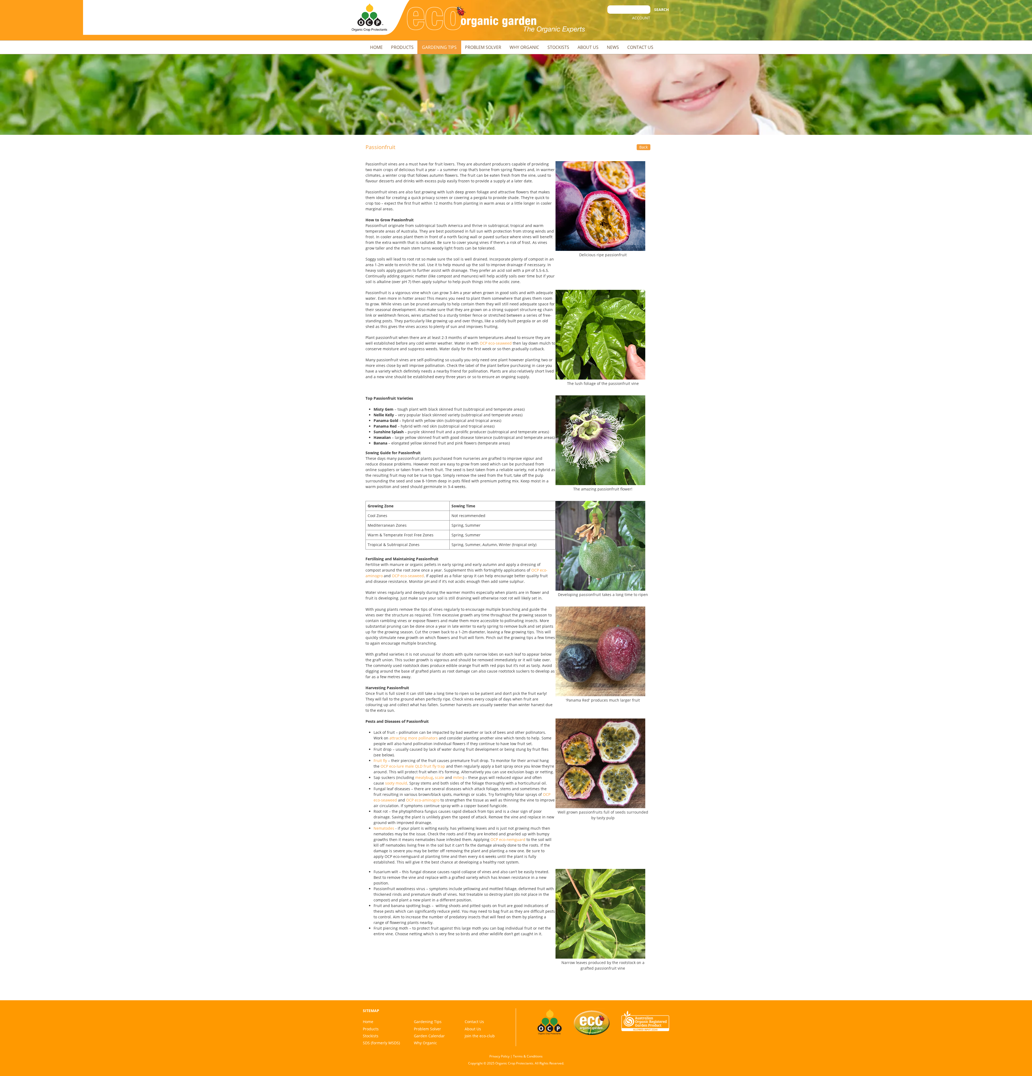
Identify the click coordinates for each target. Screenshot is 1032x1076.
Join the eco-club (480, 1035)
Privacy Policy (499, 1056)
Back (643, 147)
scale (439, 777)
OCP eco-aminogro (422, 800)
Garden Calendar (429, 1035)
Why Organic (524, 47)
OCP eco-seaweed (496, 343)
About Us (588, 47)
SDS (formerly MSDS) (381, 1042)
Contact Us (640, 47)
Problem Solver (483, 47)
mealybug (424, 777)
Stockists (558, 47)
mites (458, 777)
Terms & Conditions (528, 1056)
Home (376, 47)
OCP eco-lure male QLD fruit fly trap (413, 766)
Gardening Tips (439, 47)
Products (402, 47)
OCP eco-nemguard (507, 839)
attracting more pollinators (413, 738)
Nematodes (384, 828)
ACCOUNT (641, 17)
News (613, 47)
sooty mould (396, 783)
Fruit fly (380, 760)
